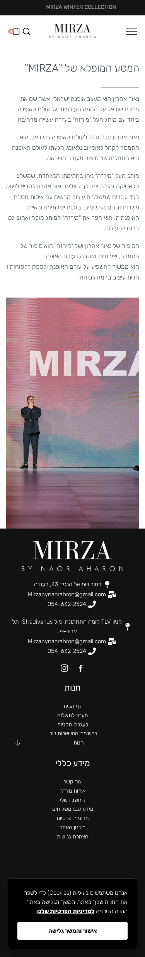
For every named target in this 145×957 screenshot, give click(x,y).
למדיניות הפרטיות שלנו (65, 911)
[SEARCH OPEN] (26, 31)
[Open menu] (131, 31)
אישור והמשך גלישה (72, 930)
